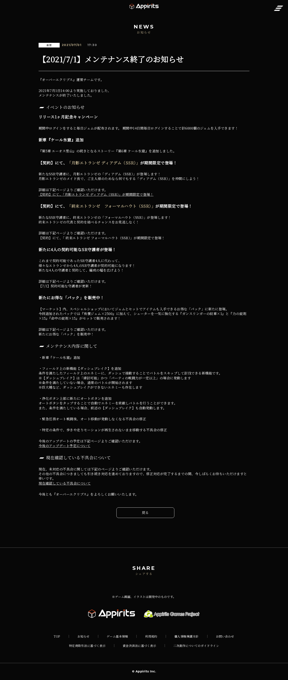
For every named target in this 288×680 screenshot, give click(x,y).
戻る (145, 512)
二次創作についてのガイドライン (196, 645)
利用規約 (151, 636)
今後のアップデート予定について (64, 445)
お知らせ (83, 636)
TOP (57, 636)
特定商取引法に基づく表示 (87, 645)
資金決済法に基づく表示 (139, 645)
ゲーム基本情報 (117, 636)
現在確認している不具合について (65, 483)
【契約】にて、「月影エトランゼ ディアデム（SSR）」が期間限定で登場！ (96, 194)
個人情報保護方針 (186, 636)
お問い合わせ (225, 636)
